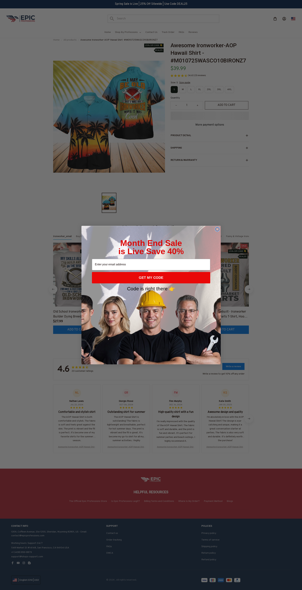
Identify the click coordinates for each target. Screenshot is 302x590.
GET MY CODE (151, 278)
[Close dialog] (217, 229)
